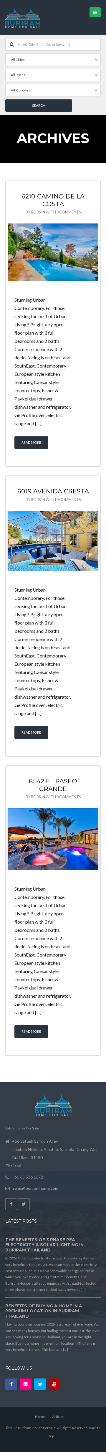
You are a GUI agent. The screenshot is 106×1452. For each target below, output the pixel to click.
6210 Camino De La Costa (53, 200)
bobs (36, 212)
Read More (31, 442)
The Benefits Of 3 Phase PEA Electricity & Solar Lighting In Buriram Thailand (44, 1245)
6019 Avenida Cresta (53, 491)
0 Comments (69, 212)
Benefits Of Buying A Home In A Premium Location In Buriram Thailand (43, 1311)
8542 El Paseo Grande (53, 784)
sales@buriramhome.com (35, 1188)
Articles (58, 1416)
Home (40, 1416)
